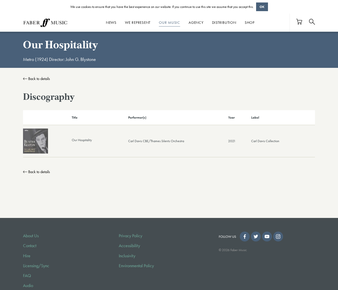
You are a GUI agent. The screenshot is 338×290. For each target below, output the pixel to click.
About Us (31, 235)
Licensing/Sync (36, 265)
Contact (29, 245)
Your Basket (299, 22)
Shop (250, 22)
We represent (137, 22)
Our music (169, 22)
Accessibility (129, 245)
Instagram (278, 236)
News (111, 22)
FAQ (27, 275)
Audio (28, 285)
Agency (196, 22)
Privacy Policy (130, 235)
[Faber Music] (45, 22)
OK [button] (262, 6)
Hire (26, 256)
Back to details (39, 78)
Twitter (256, 236)
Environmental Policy (136, 265)
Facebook (245, 236)
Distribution (224, 22)
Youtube (267, 236)
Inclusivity (127, 256)
